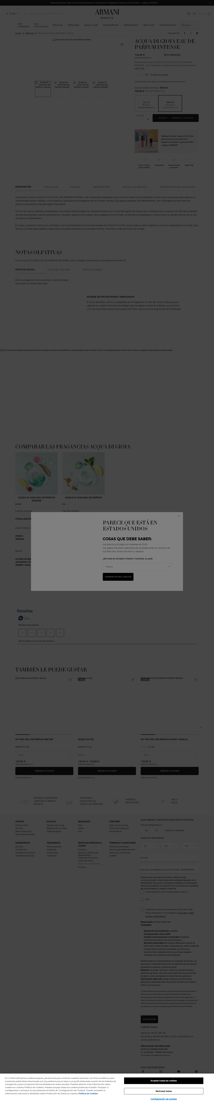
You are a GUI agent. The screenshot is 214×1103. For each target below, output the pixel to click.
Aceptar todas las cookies (164, 1080)
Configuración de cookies (164, 1099)
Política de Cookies (88, 1093)
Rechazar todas (164, 1091)
